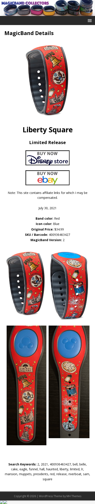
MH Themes (73, 496)
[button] (89, 20)
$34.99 (59, 229)
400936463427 (59, 234)
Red (48, 218)
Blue (47, 224)
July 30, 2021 (47, 208)
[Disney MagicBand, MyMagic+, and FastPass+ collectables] (47, 13)
